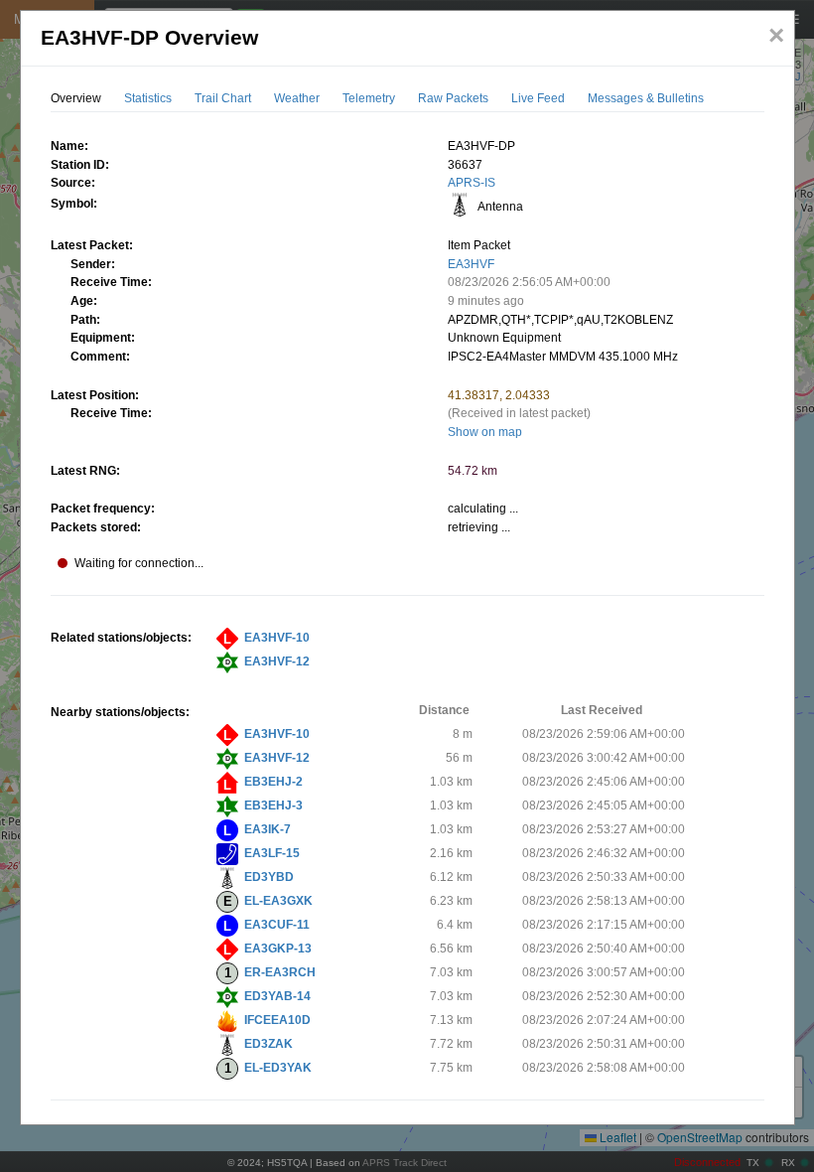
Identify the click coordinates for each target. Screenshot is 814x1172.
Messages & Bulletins (646, 98)
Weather (297, 98)
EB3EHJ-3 (273, 805)
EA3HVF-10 (277, 638)
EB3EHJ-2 (273, 782)
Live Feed (538, 98)
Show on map (485, 432)
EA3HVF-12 (277, 661)
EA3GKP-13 (278, 948)
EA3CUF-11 (277, 925)
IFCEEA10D (277, 1020)
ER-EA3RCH (280, 972)
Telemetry (368, 98)
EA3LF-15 (272, 853)
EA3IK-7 (267, 829)
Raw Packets (453, 98)
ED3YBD (269, 877)
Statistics (148, 98)
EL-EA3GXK (278, 901)
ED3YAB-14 (277, 996)
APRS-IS (471, 183)
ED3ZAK (268, 1044)
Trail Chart (223, 98)
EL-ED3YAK (278, 1068)
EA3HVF (471, 264)
